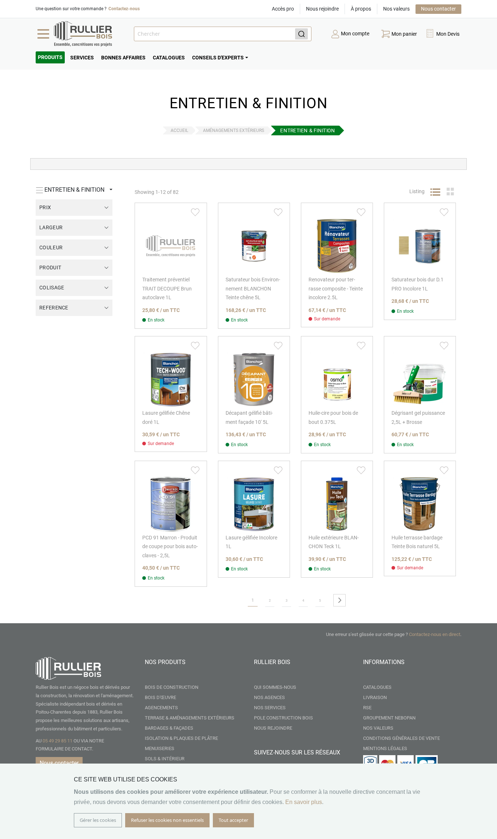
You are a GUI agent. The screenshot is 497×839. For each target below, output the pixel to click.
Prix (45, 207)
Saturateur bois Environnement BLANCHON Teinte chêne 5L (253, 288)
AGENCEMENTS (161, 707)
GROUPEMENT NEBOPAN (389, 718)
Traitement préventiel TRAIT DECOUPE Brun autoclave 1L (167, 288)
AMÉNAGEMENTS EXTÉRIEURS (233, 130)
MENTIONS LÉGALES (385, 748)
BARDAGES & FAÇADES (169, 728)
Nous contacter (438, 9)
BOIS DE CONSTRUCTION (171, 687)
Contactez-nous (124, 8)
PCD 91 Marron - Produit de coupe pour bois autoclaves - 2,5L (170, 546)
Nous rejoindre (322, 9)
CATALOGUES (377, 687)
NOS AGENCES (269, 697)
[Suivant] (339, 600)
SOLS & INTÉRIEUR (164, 758)
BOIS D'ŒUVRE (160, 697)
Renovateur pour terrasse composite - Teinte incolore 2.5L (336, 288)
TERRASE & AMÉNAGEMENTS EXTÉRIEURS (189, 718)
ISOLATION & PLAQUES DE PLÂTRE (181, 738)
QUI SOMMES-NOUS (275, 687)
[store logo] (83, 34)
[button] (442, 34)
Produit (50, 267)
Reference (53, 308)
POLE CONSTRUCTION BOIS (283, 718)
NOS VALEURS (378, 728)
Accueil (179, 130)
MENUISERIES (159, 748)
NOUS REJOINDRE (273, 728)
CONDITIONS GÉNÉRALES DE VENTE (401, 738)
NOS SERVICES (270, 707)
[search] (222, 34)
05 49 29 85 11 (57, 741)
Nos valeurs (396, 9)
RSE (367, 707)
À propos (361, 9)
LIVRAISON (375, 697)
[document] (248, 801)
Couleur (51, 247)
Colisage (51, 287)
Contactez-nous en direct (434, 634)
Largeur (51, 227)
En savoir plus (303, 802)
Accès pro (283, 9)
